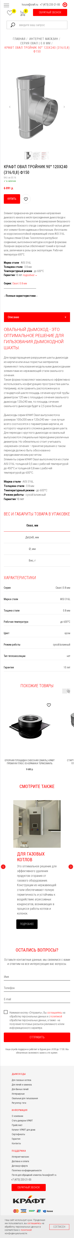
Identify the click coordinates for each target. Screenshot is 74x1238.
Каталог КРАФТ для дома (23, 1129)
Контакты (16, 1143)
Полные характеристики (21, 295)
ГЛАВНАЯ (19, 39)
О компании (17, 1116)
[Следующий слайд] (64, 107)
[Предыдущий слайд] (10, 107)
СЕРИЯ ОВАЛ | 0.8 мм (35, 43)
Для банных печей (20, 1089)
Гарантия (16, 1139)
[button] (50, 12)
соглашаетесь (55, 1012)
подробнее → (30, 275)
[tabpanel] (37, 415)
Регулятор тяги (19, 1103)
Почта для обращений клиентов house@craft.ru (34, 1175)
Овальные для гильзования (25, 1098)
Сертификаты (18, 1134)
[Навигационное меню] (6, 6)
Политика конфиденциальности (27, 1170)
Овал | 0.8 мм (19, 283)
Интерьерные (18, 1093)
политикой (56, 1016)
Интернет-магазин (20, 1156)
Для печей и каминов (22, 1084)
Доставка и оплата (20, 1161)
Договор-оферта (20, 1166)
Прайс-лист (17, 1125)
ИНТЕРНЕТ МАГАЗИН (43, 39)
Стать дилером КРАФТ (22, 1120)
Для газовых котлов (21, 1080)
